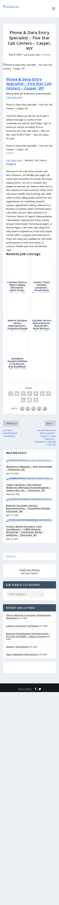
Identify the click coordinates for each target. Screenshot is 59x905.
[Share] (11, 393)
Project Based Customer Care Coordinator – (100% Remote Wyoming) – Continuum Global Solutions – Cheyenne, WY (24, 531)
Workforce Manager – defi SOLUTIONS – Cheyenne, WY (29, 468)
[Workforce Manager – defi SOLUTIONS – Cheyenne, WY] (29, 461)
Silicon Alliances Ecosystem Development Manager (28, 616)
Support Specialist (16, 646)
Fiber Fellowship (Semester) (21, 654)
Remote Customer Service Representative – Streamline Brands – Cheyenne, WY (29, 508)
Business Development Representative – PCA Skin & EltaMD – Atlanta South (28, 635)
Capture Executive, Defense (21, 625)
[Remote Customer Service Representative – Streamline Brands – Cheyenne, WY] (29, 499)
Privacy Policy (25, 688)
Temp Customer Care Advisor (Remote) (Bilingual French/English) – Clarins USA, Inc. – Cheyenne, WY (28, 487)
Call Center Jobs (32, 54)
